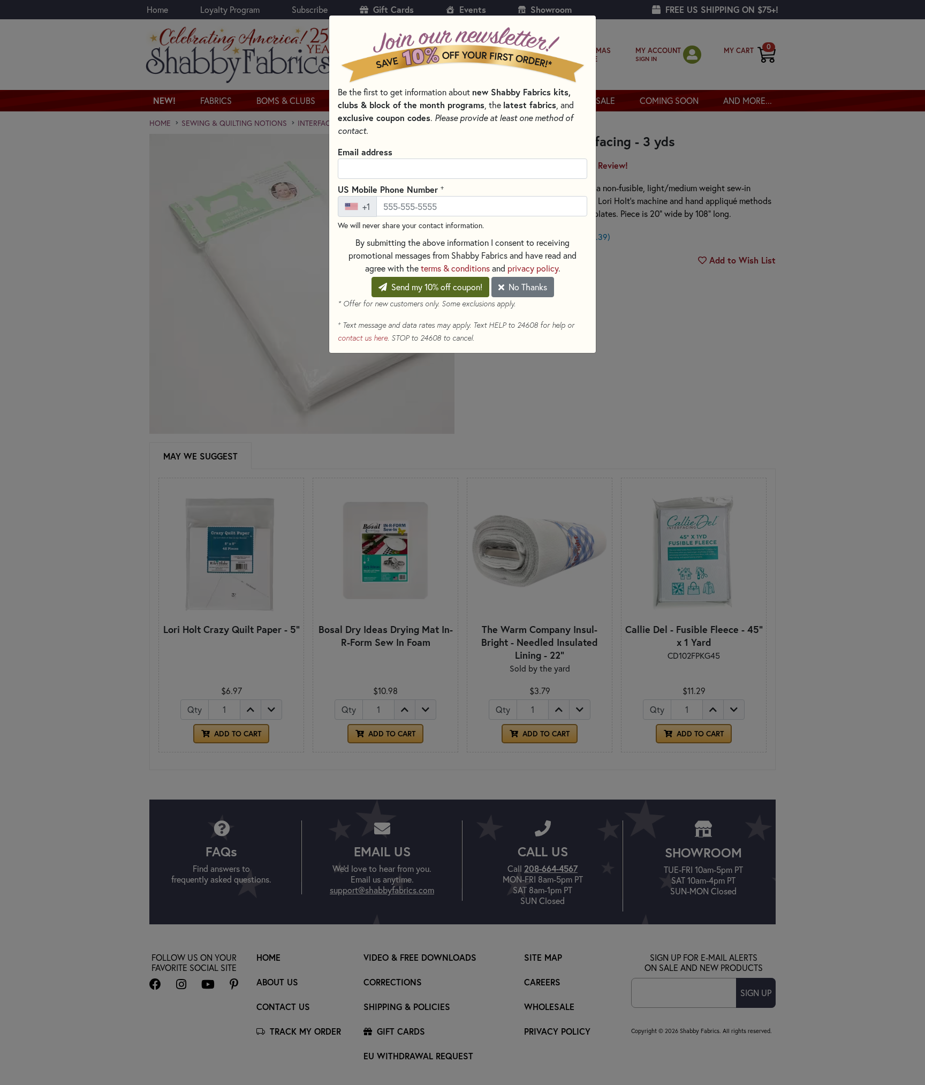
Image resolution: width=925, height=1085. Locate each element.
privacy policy (532, 268)
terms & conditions (455, 268)
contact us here (363, 338)
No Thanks (526, 286)
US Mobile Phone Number (391, 189)
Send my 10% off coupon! (435, 286)
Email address (365, 151)
